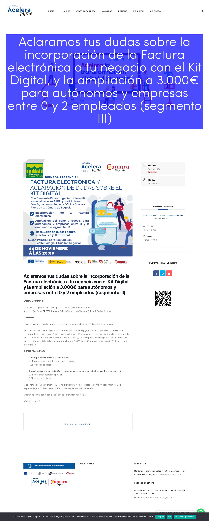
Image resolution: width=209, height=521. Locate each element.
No (169, 516)
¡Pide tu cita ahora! (86, 11)
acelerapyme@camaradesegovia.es (156, 497)
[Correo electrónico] (169, 273)
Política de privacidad (185, 516)
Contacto (155, 11)
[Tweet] (162, 273)
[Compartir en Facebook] (156, 273)
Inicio (51, 11)
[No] (205, 516)
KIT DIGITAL (138, 11)
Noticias (122, 11)
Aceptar (160, 516)
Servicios (65, 11)
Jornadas (107, 11)
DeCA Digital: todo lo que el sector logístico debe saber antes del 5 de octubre (163, 217)
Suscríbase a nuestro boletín (168, 474)
